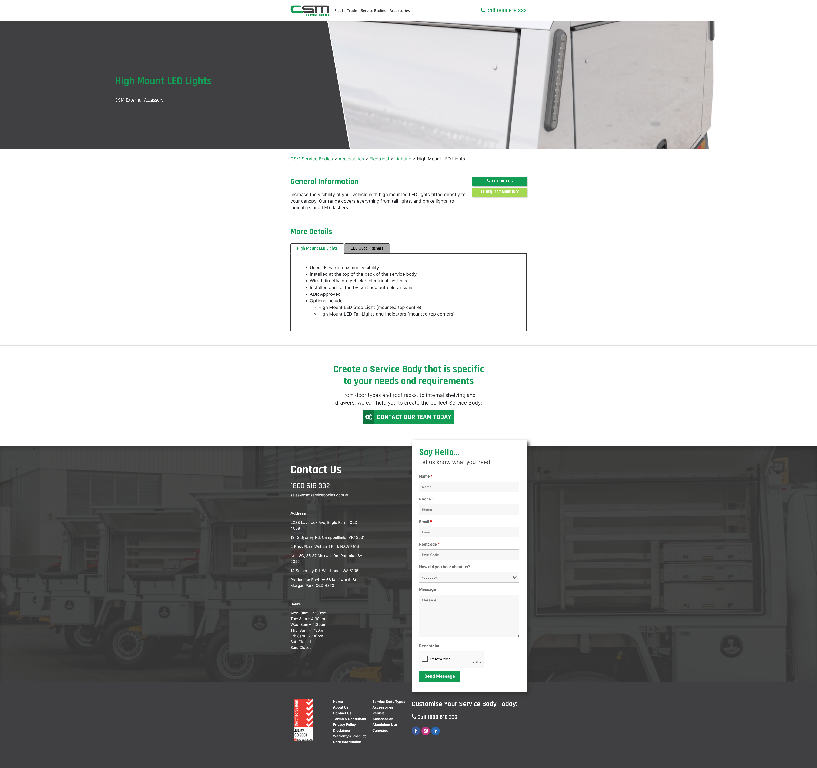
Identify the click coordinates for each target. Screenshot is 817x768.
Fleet (338, 10)
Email (425, 522)
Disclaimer (342, 730)
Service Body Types (388, 701)
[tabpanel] (408, 85)
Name (426, 476)
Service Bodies (373, 10)
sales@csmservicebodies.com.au (319, 495)
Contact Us (502, 181)
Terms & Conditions (349, 719)
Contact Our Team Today (414, 417)
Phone (426, 499)
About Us (341, 707)
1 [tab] (812, 145)
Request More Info (502, 192)
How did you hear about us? (444, 567)
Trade (352, 10)
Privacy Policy (344, 724)
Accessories (400, 10)
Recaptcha (429, 646)
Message (427, 589)
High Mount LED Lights (317, 248)
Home (338, 701)
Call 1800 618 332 (506, 10)
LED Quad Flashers (367, 248)
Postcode (429, 544)
